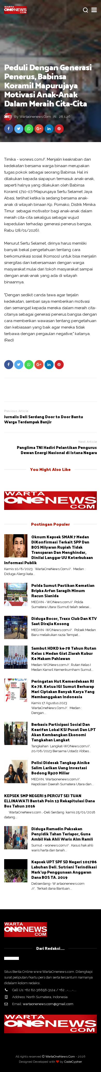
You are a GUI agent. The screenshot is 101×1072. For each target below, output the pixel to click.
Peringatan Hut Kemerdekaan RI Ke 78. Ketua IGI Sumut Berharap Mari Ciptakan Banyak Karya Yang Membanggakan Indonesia (63, 689)
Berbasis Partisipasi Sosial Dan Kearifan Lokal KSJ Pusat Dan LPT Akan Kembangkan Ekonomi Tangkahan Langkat (63, 732)
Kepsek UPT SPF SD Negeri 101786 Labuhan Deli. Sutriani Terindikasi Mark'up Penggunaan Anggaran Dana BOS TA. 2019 (64, 869)
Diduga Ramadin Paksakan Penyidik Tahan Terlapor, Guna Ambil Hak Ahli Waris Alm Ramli (62, 833)
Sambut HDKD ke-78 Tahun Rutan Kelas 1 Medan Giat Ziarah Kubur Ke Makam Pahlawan (63, 653)
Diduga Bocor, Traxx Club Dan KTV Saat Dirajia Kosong (64, 621)
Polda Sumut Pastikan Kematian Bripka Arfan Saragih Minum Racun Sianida (63, 590)
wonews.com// (32, 159)
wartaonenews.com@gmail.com (48, 1004)
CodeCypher (73, 1061)
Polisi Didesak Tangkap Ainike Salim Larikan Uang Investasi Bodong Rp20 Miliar (60, 767)
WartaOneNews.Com (60, 1056)
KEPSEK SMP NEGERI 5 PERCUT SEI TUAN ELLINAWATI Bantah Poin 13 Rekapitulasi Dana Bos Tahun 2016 (49, 800)
